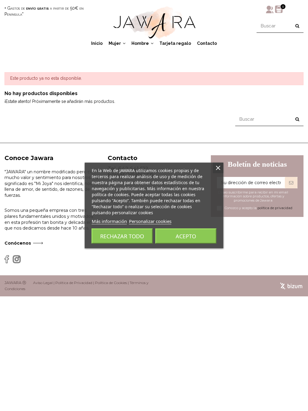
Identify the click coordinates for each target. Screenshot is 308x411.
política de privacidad (274, 208)
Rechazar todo (122, 236)
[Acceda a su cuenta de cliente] (270, 9)
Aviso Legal (43, 282)
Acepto (186, 236)
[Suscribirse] (291, 182)
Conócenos (18, 243)
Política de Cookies (111, 282)
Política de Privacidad (73, 282)
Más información (109, 221)
